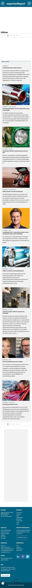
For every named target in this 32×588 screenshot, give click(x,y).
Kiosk (6, 560)
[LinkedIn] (18, 556)
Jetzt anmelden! (5, 575)
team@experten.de (8, 548)
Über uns (3, 545)
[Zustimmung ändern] (3, 583)
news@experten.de (5, 552)
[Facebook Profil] (23, 556)
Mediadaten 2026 (22, 537)
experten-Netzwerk (5, 547)
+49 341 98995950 (7, 516)
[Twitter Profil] (27, 556)
